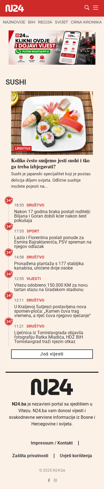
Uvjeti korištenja (76, 455)
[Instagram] (55, 480)
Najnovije (14, 22)
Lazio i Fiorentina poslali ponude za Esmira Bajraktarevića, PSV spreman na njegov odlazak (53, 242)
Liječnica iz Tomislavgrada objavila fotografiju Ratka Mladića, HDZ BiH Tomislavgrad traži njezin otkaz (48, 337)
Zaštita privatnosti (30, 455)
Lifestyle (22, 148)
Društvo (35, 205)
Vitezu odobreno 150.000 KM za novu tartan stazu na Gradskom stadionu (51, 287)
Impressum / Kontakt (52, 443)
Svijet (61, 22)
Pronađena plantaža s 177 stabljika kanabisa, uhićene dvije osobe (49, 266)
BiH (31, 22)
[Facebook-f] (49, 480)
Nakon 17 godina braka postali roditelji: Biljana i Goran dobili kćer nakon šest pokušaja (52, 216)
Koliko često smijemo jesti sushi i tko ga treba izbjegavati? (50, 163)
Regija (45, 22)
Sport (33, 231)
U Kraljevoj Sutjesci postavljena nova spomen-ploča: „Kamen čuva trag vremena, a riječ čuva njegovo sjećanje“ (52, 311)
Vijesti (34, 278)
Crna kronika (86, 22)
